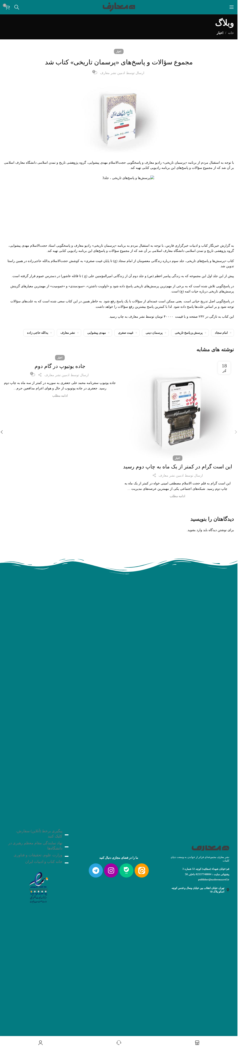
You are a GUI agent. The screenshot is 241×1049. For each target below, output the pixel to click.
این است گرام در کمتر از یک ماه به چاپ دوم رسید (177, 467)
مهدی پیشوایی (96, 332)
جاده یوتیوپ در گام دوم (60, 366)
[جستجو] (16, 7)
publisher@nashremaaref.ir (213, 879)
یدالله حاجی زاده (37, 332)
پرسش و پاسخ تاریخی (189, 332)
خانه (231, 33)
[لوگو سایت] (119, 6)
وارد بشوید (195, 530)
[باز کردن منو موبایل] (231, 7)
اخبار (220, 33)
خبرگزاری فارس (177, 245)
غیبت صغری (125, 332)
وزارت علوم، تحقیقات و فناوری (38, 855)
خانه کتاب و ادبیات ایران (43, 862)
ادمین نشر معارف (112, 73)
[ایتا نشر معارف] (142, 870)
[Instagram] (111, 870)
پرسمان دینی (154, 332)
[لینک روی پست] (177, 408)
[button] (236, 432)
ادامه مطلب (177, 496)
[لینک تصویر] (38, 886)
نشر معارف (67, 332)
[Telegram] (96, 870)
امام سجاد (221, 332)
